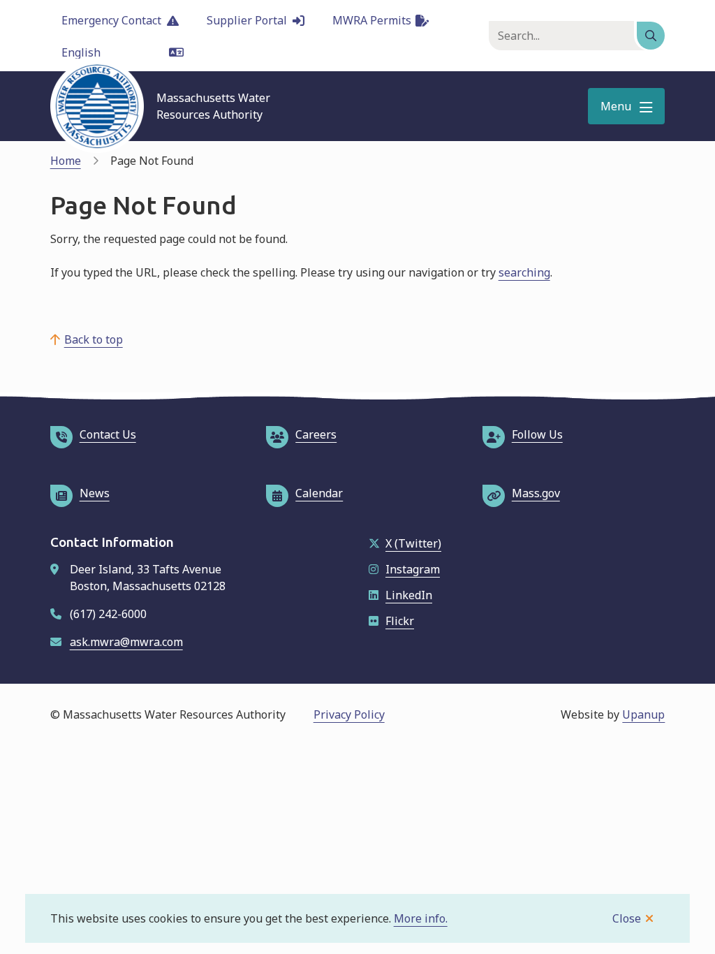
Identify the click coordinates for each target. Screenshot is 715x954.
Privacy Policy (349, 714)
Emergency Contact (111, 20)
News (95, 493)
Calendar (319, 493)
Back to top (93, 339)
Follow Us (537, 434)
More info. (421, 918)
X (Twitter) (413, 543)
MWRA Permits (371, 20)
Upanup (643, 714)
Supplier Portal (247, 20)
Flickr (399, 621)
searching (524, 272)
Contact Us (108, 434)
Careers (316, 434)
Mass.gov (536, 493)
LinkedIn (408, 595)
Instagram (412, 569)
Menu (615, 106)
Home (65, 160)
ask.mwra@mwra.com (126, 642)
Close (626, 918)
